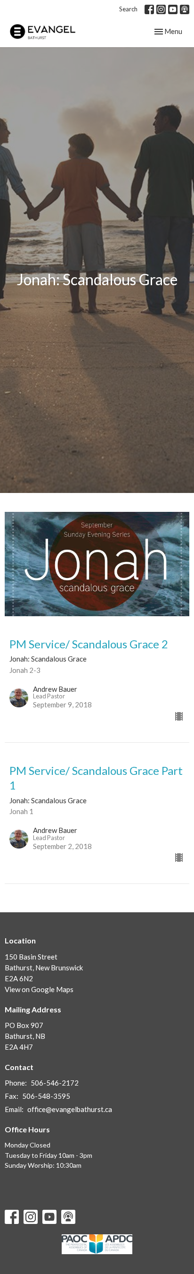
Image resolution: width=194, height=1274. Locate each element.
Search (128, 9)
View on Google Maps (39, 989)
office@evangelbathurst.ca (69, 1109)
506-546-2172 (55, 1083)
